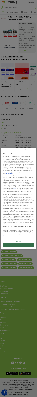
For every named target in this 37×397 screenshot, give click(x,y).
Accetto (18, 245)
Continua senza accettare (29, 149)
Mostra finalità (18, 241)
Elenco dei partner (7, 235)
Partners (15, 188)
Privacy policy (9, 173)
